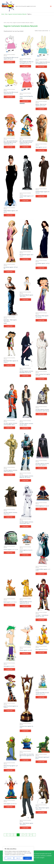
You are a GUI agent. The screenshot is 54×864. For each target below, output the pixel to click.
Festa (11, 22)
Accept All (27, 858)
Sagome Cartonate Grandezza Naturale (17, 14)
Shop (6, 14)
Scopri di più (9, 62)
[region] (18, 853)
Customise (9, 858)
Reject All (18, 858)
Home (2, 14)
